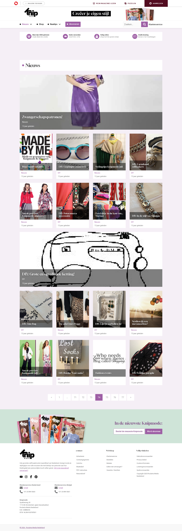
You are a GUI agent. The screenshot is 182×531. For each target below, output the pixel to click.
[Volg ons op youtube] (21, 476)
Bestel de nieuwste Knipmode (129, 431)
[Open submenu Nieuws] (31, 24)
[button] (156, 3)
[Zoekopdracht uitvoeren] (144, 24)
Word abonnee (153, 431)
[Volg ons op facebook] (31, 476)
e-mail (26, 488)
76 (115, 397)
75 (107, 397)
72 (83, 397)
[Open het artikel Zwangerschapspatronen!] (91, 102)
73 (91, 397)
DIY (59, 173)
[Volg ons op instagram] (26, 476)
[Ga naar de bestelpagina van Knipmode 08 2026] (132, 15)
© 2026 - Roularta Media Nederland (32, 528)
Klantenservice (155, 24)
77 (122, 397)
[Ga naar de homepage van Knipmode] (31, 12)
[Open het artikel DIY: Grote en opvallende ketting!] (91, 259)
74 (99, 397)
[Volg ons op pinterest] (36, 476)
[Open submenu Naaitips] (59, 24)
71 (75, 397)
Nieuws (25, 122)
